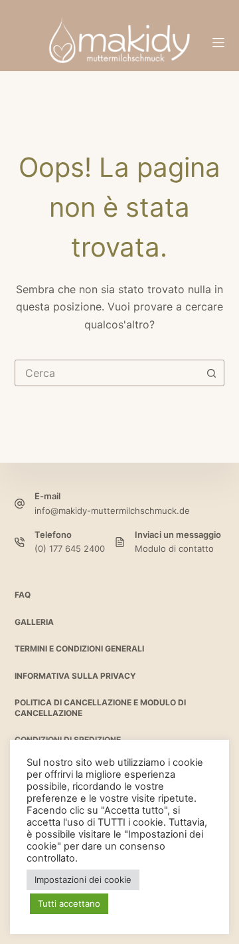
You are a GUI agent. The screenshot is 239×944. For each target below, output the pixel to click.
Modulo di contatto (174, 548)
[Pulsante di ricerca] (211, 373)
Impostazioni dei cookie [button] (83, 879)
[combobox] (107, 373)
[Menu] (218, 43)
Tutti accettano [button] (69, 903)
